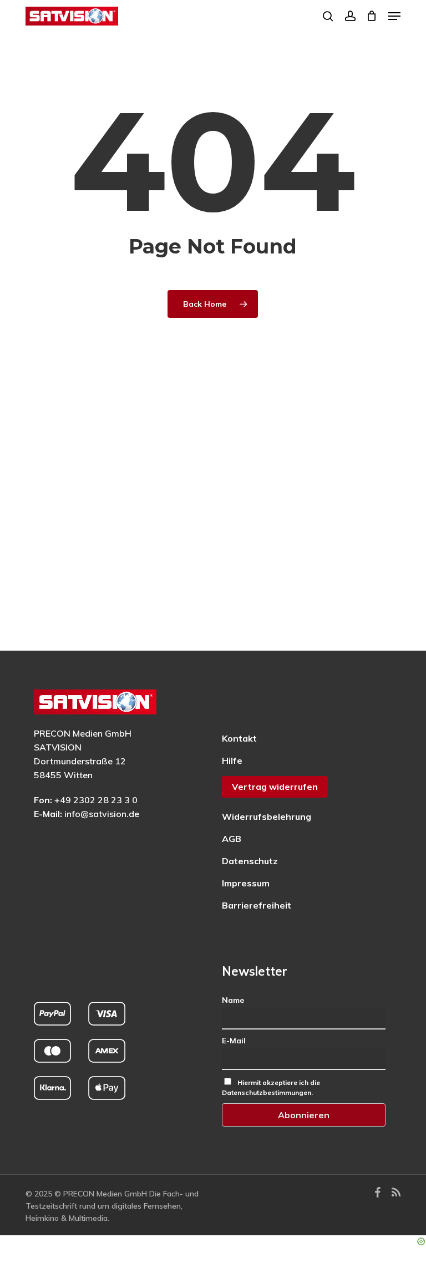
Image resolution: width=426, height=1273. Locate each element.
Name (233, 1000)
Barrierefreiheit (256, 905)
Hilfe (232, 760)
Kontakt (239, 738)
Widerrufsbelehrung (266, 816)
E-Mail (234, 1041)
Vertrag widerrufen (275, 786)
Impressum (246, 883)
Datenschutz (250, 860)
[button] (394, 16)
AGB (231, 838)
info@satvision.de (101, 813)
